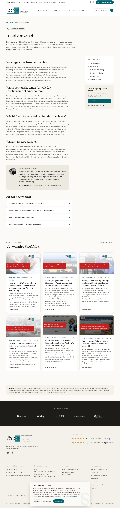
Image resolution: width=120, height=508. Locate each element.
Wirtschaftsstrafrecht (97, 485)
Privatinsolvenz (95, 63)
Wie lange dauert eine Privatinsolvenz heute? (25, 224)
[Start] (7, 23)
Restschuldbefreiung (97, 70)
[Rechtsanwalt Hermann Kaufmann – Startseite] (18, 10)
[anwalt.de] (21, 416)
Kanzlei (57, 10)
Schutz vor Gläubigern (97, 73)
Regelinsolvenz (95, 66)
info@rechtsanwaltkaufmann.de (19, 475)
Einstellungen (47, 501)
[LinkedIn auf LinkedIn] (90, 2)
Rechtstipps (69, 10)
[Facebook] (93, 2)
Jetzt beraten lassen (105, 2)
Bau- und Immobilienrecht (98, 475)
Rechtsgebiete (43, 10)
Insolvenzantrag (95, 79)
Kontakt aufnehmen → (96, 105)
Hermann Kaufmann (40, 185)
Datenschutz (109, 503)
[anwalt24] (40, 416)
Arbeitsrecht (94, 479)
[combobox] (103, 10)
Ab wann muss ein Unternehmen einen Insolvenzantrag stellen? (32, 210)
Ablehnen (37, 501)
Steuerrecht (94, 482)
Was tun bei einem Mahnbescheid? (21, 217)
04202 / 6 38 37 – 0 (99, 101)
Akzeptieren (58, 501)
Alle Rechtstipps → (107, 242)
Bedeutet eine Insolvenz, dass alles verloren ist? (26, 203)
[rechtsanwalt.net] (79, 416)
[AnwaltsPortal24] (60, 416)
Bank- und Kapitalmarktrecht (99, 469)
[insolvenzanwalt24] (98, 416)
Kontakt (82, 10)
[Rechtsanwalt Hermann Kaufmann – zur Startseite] (19, 438)
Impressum (99, 503)
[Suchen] (111, 10)
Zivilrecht (93, 488)
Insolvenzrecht (94, 472)
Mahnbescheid (95, 76)
